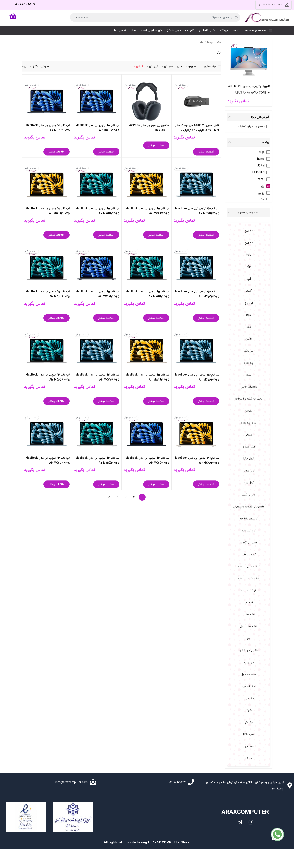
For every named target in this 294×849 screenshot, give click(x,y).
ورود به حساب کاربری (270, 4)
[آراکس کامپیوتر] (268, 17)
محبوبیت (191, 66)
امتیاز (179, 66)
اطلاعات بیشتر (206, 151)
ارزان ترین (152, 66)
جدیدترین (167, 66)
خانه (219, 42)
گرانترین (138, 66)
